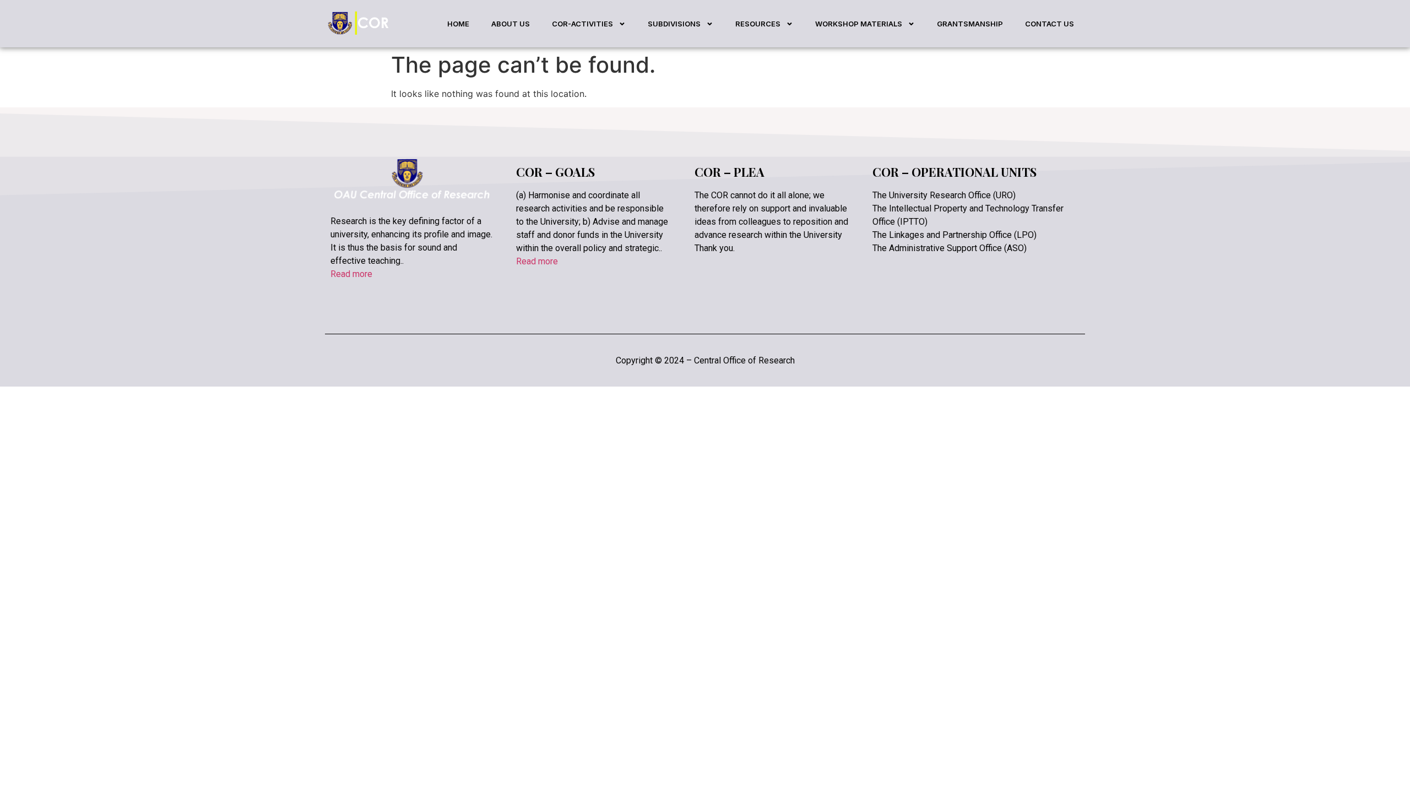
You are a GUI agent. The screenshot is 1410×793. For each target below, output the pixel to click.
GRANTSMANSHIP (970, 23)
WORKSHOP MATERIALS (858, 23)
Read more (351, 274)
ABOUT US (510, 23)
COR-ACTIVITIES (582, 23)
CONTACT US (1049, 23)
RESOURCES (757, 23)
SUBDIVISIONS (674, 23)
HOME (458, 23)
